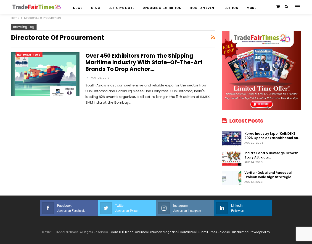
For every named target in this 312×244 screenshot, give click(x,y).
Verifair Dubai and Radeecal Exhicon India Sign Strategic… (268, 174)
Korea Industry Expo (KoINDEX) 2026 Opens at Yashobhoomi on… (272, 135)
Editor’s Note (121, 8)
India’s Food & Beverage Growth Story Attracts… (271, 155)
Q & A (95, 8)
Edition (231, 8)
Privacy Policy (260, 232)
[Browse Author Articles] (88, 78)
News (78, 8)
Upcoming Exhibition (162, 8)
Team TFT (116, 232)
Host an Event (203, 8)
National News (29, 54)
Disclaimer (240, 232)
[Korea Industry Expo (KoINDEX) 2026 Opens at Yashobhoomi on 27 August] (231, 138)
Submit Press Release (214, 232)
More (251, 8)
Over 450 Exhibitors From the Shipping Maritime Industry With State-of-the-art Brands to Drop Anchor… (143, 62)
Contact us (188, 232)
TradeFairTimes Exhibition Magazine (151, 232)
